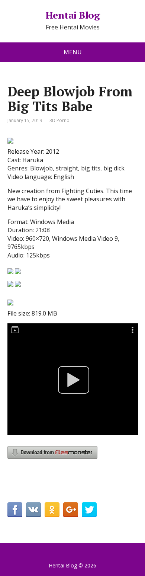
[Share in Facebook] (14, 509)
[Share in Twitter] (89, 509)
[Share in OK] (52, 509)
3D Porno (59, 120)
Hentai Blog (72, 15)
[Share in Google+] (70, 509)
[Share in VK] (33, 509)
